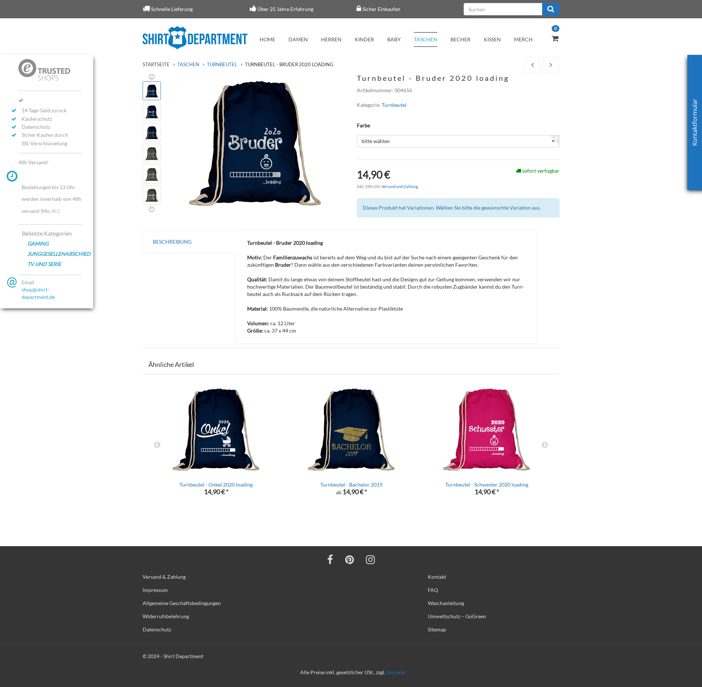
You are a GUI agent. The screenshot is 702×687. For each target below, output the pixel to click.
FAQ (433, 590)
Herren (331, 39)
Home (267, 39)
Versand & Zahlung (164, 577)
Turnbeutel (222, 64)
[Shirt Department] (195, 37)
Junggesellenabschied (54, 254)
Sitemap (437, 629)
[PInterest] (349, 559)
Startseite (156, 64)
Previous (157, 445)
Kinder (364, 39)
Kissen (492, 39)
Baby (394, 39)
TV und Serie (44, 264)
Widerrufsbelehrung (166, 616)
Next (545, 445)
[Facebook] (330, 559)
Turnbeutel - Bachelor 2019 (351, 484)
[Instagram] (370, 559)
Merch (523, 39)
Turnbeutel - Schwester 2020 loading (486, 484)
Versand (395, 672)
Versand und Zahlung (399, 186)
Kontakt (437, 577)
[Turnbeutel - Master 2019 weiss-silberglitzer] (532, 65)
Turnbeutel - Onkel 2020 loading (216, 484)
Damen (298, 39)
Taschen (425, 39)
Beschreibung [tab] (172, 242)
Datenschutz (157, 629)
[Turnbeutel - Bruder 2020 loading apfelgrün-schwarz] (550, 65)
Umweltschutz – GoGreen (457, 616)
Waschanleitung (446, 603)
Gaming (38, 243)
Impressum (155, 590)
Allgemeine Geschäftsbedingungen (182, 603)
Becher (460, 39)
